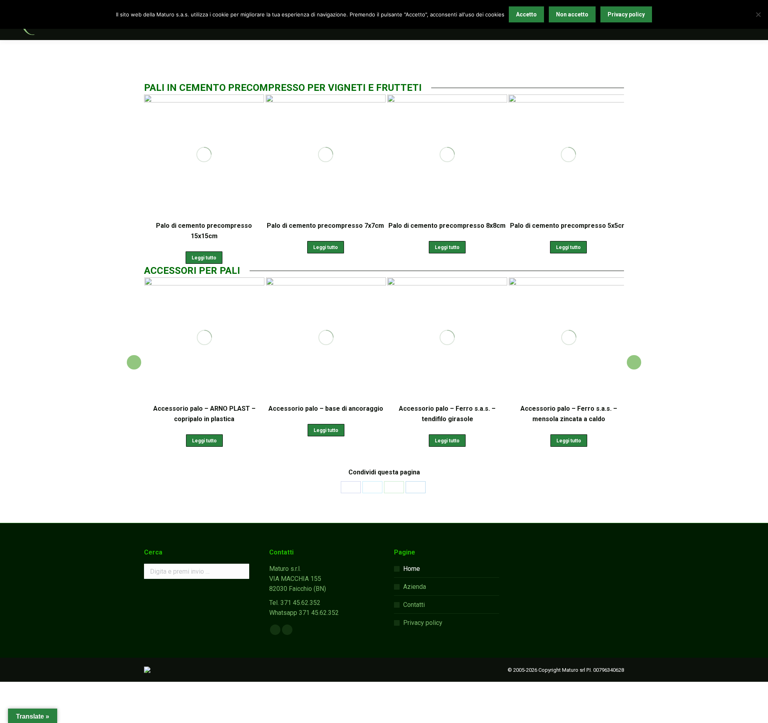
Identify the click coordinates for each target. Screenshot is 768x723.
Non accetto (572, 14)
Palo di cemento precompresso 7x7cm (325, 225)
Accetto (526, 14)
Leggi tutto (204, 258)
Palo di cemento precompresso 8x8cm (447, 225)
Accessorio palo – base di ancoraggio (325, 408)
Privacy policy (422, 623)
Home (411, 568)
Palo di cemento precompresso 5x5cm (568, 225)
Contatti (414, 605)
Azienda (414, 586)
